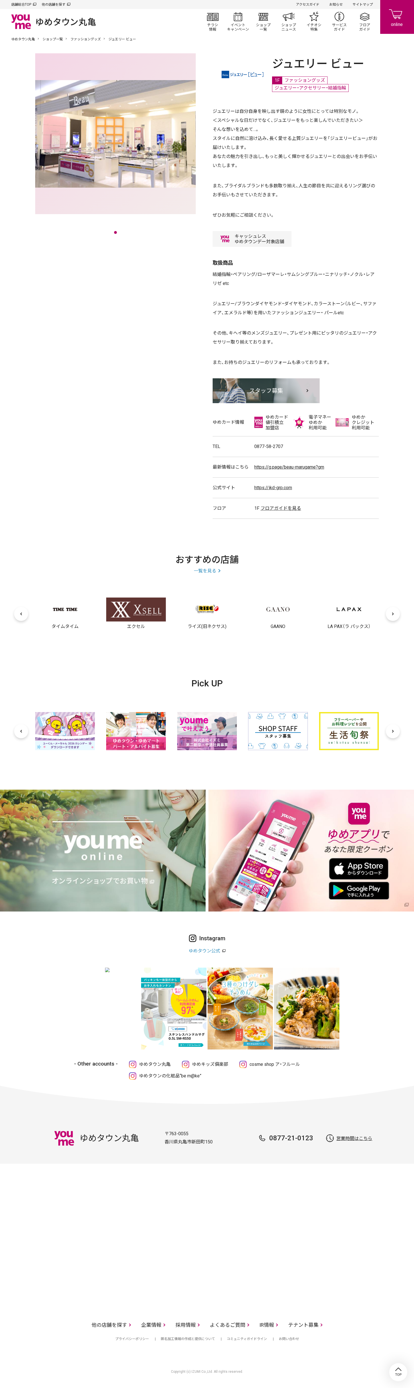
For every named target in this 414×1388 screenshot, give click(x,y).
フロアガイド (364, 21)
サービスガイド (339, 21)
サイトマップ (363, 4)
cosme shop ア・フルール (275, 1064)
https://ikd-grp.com (273, 487)
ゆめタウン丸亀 (23, 39)
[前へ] (21, 614)
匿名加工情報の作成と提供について (188, 1339)
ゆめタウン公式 (204, 951)
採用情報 (185, 1325)
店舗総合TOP (21, 4)
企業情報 (151, 1325)
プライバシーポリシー (132, 1339)
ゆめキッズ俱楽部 (210, 1064)
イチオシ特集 (314, 21)
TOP (398, 1372)
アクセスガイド (307, 4)
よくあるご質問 (227, 1325)
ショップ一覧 (263, 21)
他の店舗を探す (53, 4)
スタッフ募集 (266, 390)
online (397, 17)
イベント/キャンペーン (238, 21)
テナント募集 (303, 1325)
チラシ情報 (212, 21)
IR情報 (266, 1325)
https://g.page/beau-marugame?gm (289, 467)
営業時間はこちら (354, 1138)
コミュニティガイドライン (247, 1339)
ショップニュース (288, 21)
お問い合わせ (289, 1339)
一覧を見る (205, 571)
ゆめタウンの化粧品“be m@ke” (170, 1076)
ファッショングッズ (85, 39)
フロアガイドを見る (281, 508)
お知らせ (336, 4)
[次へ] (393, 614)
